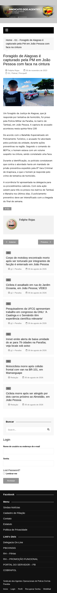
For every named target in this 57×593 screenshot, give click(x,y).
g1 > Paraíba (16, 269)
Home (9, 40)
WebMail (47, 589)
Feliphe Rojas (13, 70)
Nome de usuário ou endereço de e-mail (21, 446)
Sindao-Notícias (11, 507)
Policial (14, 73)
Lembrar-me (11, 473)
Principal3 (23, 73)
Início (5, 589)
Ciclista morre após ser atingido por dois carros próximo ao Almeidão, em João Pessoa (28, 396)
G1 (15, 40)
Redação (14, 377)
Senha (6, 458)
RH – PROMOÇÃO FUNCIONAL (20, 559)
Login (13, 589)
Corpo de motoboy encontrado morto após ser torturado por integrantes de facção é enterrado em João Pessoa (28, 261)
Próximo (44, 242)
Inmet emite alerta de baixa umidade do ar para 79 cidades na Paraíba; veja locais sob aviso (27, 342)
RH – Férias (9, 553)
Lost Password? (11, 470)
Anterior (12, 242)
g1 (8, 209)
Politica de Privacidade (15, 529)
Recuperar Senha (32, 589)
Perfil (20, 589)
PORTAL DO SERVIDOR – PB (19, 564)
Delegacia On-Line (13, 542)
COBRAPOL (9, 570)
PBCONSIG (9, 548)
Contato (7, 518)
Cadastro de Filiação (14, 513)
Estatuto (7, 524)
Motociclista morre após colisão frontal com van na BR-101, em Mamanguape (24, 369)
